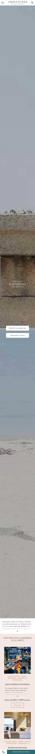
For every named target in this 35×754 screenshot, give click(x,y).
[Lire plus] (17, 629)
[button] (3, 752)
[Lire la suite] (17, 694)
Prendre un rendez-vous (17, 328)
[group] (17, 678)
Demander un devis (21, 752)
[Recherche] (32, 2)
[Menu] (2, 2)
